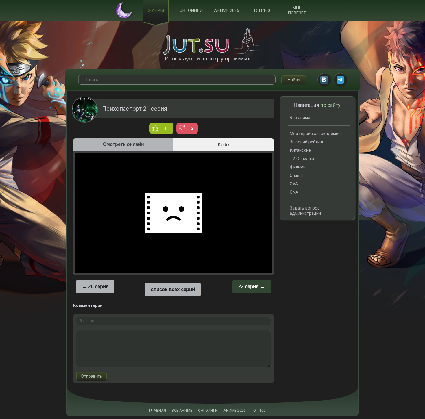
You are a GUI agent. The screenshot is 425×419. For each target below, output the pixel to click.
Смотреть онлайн (123, 144)
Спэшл (296, 175)
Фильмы (298, 167)
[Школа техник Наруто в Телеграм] (340, 79)
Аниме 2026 (226, 10)
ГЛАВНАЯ (157, 410)
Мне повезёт (297, 10)
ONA (294, 192)
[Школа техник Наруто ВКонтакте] (324, 79)
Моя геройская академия (315, 133)
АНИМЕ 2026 (234, 410)
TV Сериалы (302, 158)
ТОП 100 (261, 10)
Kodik (224, 144)
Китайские (300, 150)
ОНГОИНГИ (208, 410)
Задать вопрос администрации (305, 210)
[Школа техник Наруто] (212, 45)
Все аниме (300, 117)
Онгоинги (191, 10)
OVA (294, 183)
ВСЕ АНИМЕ (182, 410)
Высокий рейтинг (307, 141)
